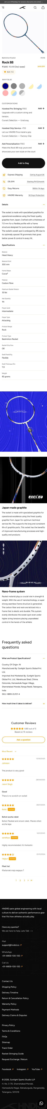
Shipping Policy (9, 987)
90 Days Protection (36, 195)
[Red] (5, 93)
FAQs (4, 1036)
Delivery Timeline (10, 992)
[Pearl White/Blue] (39, 86)
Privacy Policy (8, 1025)
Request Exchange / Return (14, 1059)
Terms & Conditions (11, 1031)
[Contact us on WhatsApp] (41, 1103)
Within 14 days (38, 188)
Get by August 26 (37, 175)
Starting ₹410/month (35, 182)
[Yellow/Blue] (14, 93)
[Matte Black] (22, 86)
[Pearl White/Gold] (30, 86)
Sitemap (6, 1042)
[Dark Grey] (14, 86)
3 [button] (24, 880)
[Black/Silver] (22, 93)
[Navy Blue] (5, 86)
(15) (12, 72)
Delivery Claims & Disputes (14, 1015)
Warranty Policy (9, 1004)
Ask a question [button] (23, 740)
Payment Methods (10, 1009)
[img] (8, 759)
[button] (3, 7)
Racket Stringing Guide (13, 1053)
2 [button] (20, 880)
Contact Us (7, 981)
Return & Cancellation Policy (15, 998)
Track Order (7, 1048)
